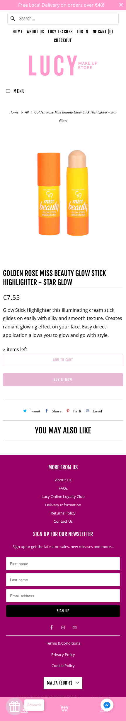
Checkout (63, 40)
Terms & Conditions (63, 643)
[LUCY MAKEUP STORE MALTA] (63, 66)
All (27, 112)
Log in (82, 31)
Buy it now (63, 379)
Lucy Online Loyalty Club (63, 496)
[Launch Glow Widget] (14, 706)
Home (18, 31)
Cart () (105, 31)
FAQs (63, 488)
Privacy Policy (63, 654)
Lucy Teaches (60, 31)
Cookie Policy (63, 665)
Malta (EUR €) (60, 682)
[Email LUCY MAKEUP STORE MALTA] (74, 627)
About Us (35, 31)
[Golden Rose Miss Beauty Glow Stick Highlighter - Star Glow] (63, 190)
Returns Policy (63, 513)
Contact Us (63, 521)
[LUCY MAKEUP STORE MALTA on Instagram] (63, 627)
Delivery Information (63, 505)
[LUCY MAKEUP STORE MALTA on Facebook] (51, 627)
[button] (107, 706)
